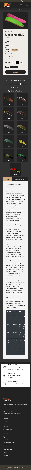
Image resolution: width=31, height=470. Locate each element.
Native (11, 84)
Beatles (8, 80)
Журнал (5, 437)
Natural (17, 84)
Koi (6, 84)
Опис (7, 179)
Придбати (15, 72)
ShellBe (24, 84)
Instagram (6, 455)
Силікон (5, 424)
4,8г (21, 62)
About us (5, 439)
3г (14, 62)
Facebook (5, 452)
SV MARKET (13, 467)
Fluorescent (16, 80)
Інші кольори (14, 49)
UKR (7, 1)
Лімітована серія (7, 429)
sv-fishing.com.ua (16, 413)
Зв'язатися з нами (8, 444)
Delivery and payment (9, 442)
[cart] (22, 5)
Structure (15, 87)
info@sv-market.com (8, 412)
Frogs (23, 80)
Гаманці (5, 426)
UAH (4, 1)
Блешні (7, 8)
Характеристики (20, 179)
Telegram (6, 457)
